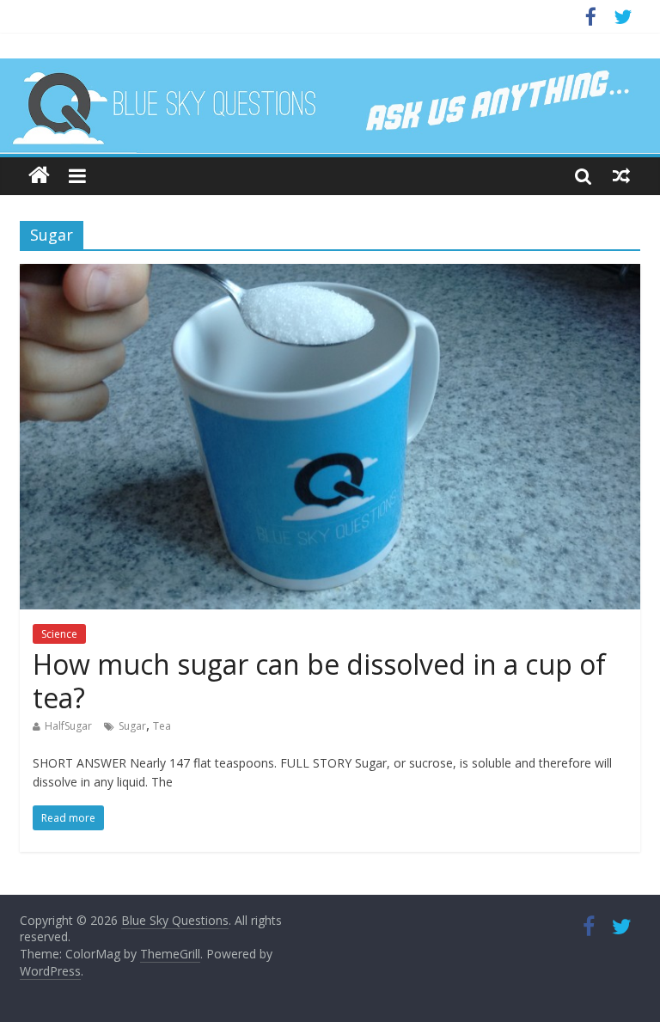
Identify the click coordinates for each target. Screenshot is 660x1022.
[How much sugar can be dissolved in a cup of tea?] (330, 274)
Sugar (132, 726)
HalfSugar (68, 726)
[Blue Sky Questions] (330, 106)
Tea (162, 726)
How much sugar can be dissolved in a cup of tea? (319, 680)
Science (59, 634)
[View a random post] (621, 175)
